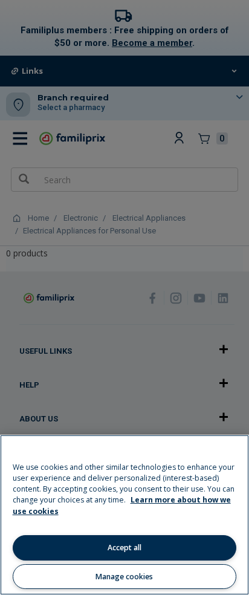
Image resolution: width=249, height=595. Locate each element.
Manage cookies (124, 576)
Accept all (124, 547)
